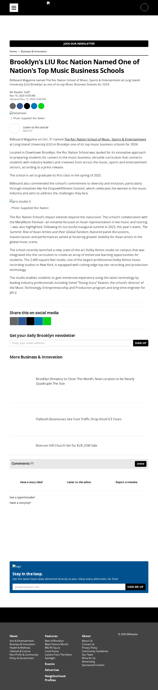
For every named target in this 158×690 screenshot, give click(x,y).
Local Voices (52, 651)
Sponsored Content (93, 665)
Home (13, 51)
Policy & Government (22, 658)
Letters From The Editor (58, 654)
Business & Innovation (34, 51)
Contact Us (88, 644)
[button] (144, 7)
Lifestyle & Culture (20, 651)
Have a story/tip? (20, 503)
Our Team (87, 654)
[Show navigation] (14, 7)
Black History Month (56, 644)
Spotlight (50, 658)
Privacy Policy (89, 647)
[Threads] (88, 614)
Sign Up (140, 343)
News (14, 636)
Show (140, 463)
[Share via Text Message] (41, 106)
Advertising (88, 661)
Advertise (52, 670)
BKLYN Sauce (52, 647)
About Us (87, 640)
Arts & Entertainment (22, 640)
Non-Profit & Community (24, 654)
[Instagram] (79, 614)
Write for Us (88, 658)
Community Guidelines (95, 651)
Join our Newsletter (79, 43)
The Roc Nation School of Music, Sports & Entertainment (105, 139)
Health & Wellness (20, 647)
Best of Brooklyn (54, 640)
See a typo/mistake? (22, 497)
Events (50, 664)
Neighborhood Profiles (55, 678)
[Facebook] (69, 614)
